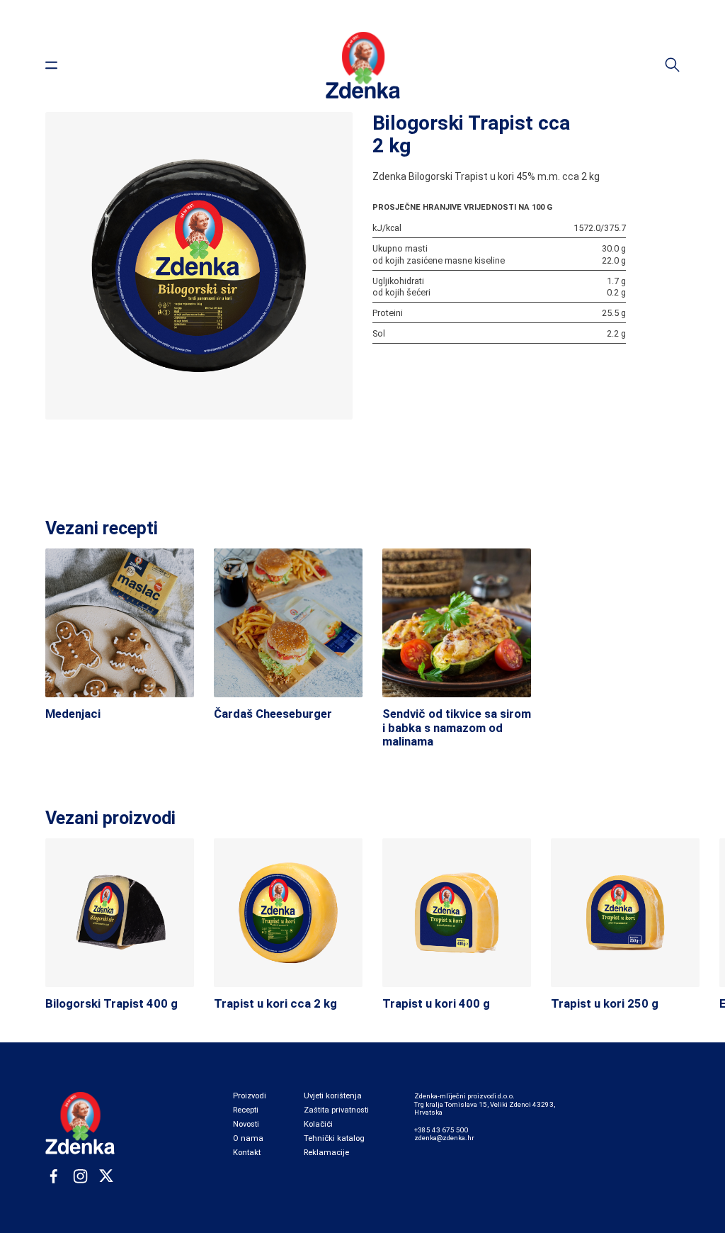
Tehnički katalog (334, 1138)
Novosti (246, 1124)
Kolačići (318, 1124)
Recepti (245, 1110)
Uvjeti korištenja (333, 1095)
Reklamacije (326, 1152)
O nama (248, 1138)
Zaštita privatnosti (336, 1110)
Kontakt (247, 1152)
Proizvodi (249, 1095)
